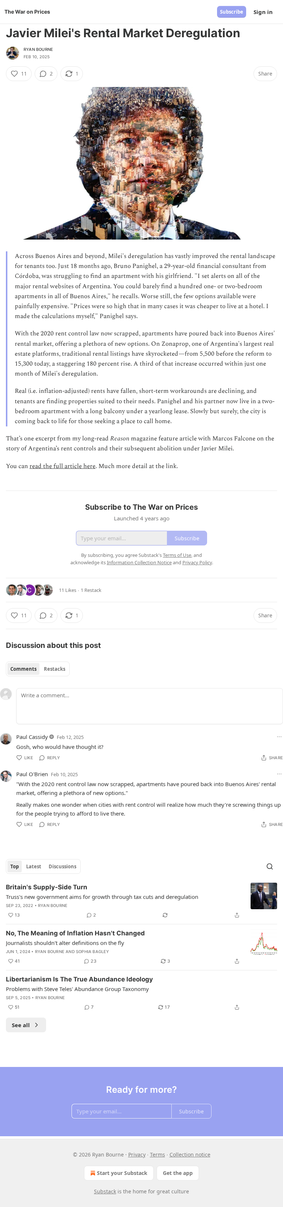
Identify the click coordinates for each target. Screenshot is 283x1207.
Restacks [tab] (54, 669)
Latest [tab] (33, 866)
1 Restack (91, 590)
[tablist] (38, 669)
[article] (141, 901)
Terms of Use (177, 555)
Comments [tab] (23, 669)
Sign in (263, 11)
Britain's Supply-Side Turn (46, 887)
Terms (157, 1154)
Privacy (137, 1154)
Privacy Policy (197, 562)
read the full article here (62, 466)
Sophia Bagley (92, 951)
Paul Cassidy (32, 736)
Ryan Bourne (38, 49)
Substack (105, 1191)
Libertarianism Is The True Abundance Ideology (79, 979)
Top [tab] (14, 866)
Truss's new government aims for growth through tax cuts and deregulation (102, 896)
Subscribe (231, 11)
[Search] (269, 866)
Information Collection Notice (139, 562)
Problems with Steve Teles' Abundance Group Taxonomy (77, 989)
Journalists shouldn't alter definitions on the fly (65, 942)
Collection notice (190, 1154)
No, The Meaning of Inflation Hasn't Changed (75, 933)
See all (21, 1025)
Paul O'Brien (32, 774)
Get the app (178, 1172)
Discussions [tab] (62, 866)
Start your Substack (122, 1172)
